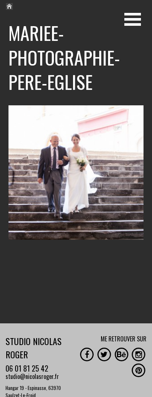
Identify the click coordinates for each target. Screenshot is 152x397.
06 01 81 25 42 (27, 368)
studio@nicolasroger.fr (32, 376)
